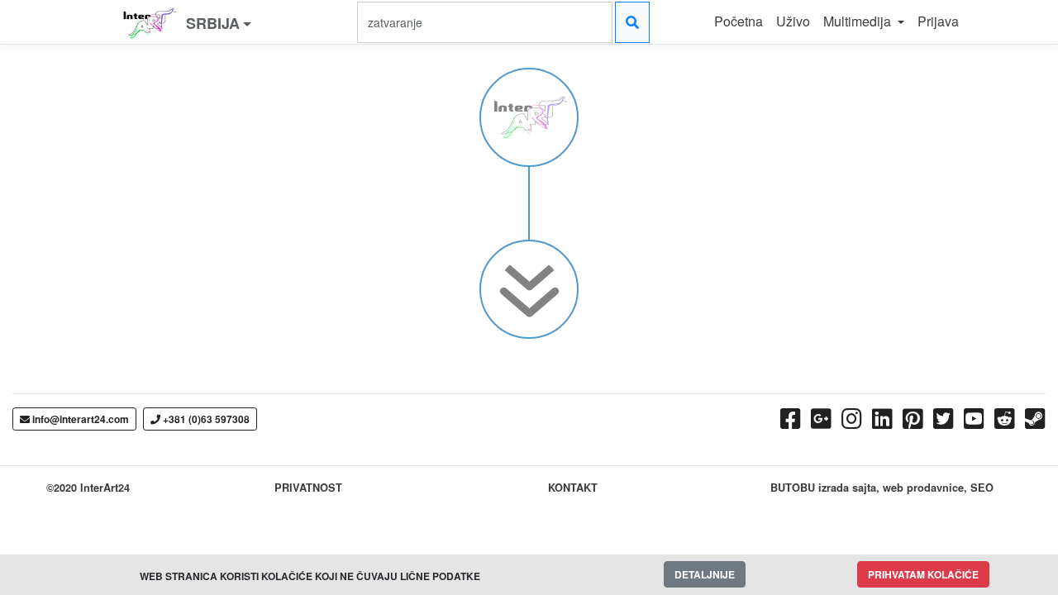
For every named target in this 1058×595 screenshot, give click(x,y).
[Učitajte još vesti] (529, 279)
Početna (738, 21)
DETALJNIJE (704, 574)
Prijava (938, 21)
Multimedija (858, 21)
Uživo (793, 21)
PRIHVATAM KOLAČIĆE (923, 574)
